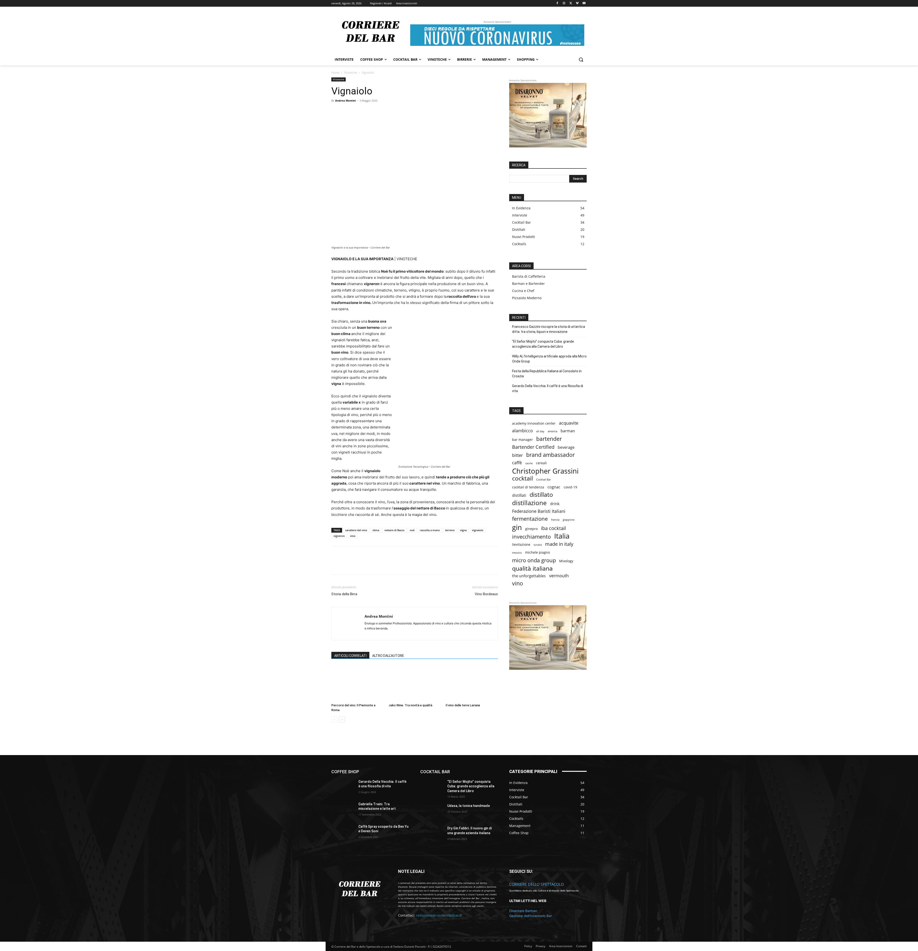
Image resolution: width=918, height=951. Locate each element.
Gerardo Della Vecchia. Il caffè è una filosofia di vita (547, 388)
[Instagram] (564, 3)
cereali (541, 463)
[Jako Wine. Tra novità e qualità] (414, 683)
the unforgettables (529, 575)
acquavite (568, 423)
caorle (529, 463)
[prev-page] (334, 720)
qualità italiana (532, 568)
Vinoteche (350, 72)
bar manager (522, 439)
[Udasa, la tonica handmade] (431, 812)
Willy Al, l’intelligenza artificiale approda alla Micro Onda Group (549, 358)
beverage (566, 447)
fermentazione (530, 518)
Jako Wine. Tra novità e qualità (410, 705)
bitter (517, 455)
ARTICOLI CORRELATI (350, 656)
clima (375, 530)
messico (517, 552)
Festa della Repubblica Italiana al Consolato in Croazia (547, 373)
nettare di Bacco (394, 530)
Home (335, 72)
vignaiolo (477, 530)
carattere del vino (356, 530)
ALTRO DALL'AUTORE (388, 656)
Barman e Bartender (528, 283)
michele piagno (537, 552)
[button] (581, 59)
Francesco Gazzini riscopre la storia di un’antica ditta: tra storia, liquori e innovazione (548, 329)
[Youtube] (584, 3)
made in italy (559, 543)
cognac (553, 487)
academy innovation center (534, 423)
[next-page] (342, 720)
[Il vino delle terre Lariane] (472, 683)
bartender (549, 438)
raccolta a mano (430, 530)
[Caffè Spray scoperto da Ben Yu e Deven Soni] (343, 832)
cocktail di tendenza (528, 487)
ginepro (531, 528)
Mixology (566, 561)
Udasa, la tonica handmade (468, 806)
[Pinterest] (391, 119)
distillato (541, 494)
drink (554, 503)
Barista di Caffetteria (528, 276)
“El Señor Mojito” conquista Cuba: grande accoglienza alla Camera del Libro (543, 344)
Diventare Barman (523, 911)
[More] (414, 119)
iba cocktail (553, 528)
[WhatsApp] (402, 119)
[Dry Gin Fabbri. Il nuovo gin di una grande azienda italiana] (431, 834)
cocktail (522, 478)
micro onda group (534, 560)
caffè (517, 462)
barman (568, 430)
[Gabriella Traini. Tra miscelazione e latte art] (343, 810)
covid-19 (570, 487)
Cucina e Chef (523, 290)
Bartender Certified (533, 446)
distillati (519, 495)
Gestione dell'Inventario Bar (530, 916)
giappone (568, 519)
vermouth (559, 575)
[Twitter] (571, 3)
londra (538, 544)
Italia (561, 536)
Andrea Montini (345, 100)
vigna (463, 530)
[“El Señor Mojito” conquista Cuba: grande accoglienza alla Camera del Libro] (431, 787)
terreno (450, 530)
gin (517, 527)
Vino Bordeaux (486, 594)
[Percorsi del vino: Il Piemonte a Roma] (357, 683)
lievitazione (521, 544)
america (552, 431)
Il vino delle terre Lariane (463, 705)
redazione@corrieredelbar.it (439, 915)
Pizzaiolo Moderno (526, 298)
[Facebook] (557, 3)
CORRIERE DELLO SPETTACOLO (536, 884)
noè (412, 530)
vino (352, 536)
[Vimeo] (577, 3)
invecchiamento (531, 536)
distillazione (529, 502)
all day (540, 431)
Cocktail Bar (543, 479)
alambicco (522, 430)
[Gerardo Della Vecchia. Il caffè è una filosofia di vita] (343, 787)
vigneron (339, 536)
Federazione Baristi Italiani (538, 511)
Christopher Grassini (545, 470)
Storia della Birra (344, 594)
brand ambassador (550, 454)
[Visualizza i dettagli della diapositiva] (548, 115)
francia (555, 519)
